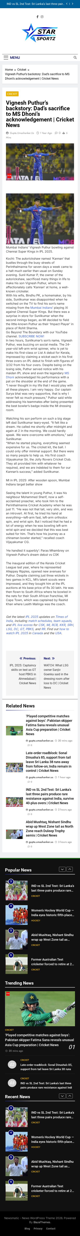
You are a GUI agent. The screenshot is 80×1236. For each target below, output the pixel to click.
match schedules (40, 621)
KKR (62, 625)
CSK (41, 625)
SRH (70, 625)
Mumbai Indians (41, 307)
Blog (27, 1228)
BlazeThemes (41, 1222)
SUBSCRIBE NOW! (31, 336)
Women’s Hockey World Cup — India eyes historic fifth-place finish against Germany (52, 915)
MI (48, 625)
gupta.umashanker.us (22, 133)
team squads (62, 621)
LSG (9, 629)
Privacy (38, 1228)
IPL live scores (22, 625)
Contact (50, 1228)
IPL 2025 (31, 617)
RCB (54, 625)
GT (22, 629)
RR (43, 629)
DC (16, 629)
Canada (37, 633)
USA (58, 633)
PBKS (29, 629)
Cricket (12, 94)
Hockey (35, 920)
